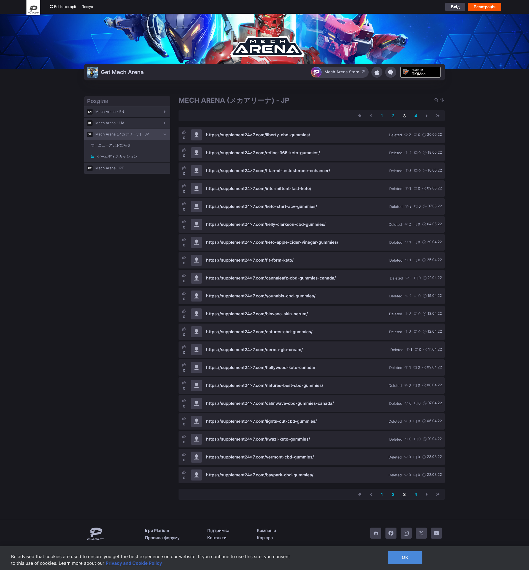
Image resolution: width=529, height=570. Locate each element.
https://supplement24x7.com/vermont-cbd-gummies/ (260, 457)
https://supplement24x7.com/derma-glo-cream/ (254, 349)
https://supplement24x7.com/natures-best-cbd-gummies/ (264, 385)
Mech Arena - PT (109, 168)
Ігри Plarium (157, 530)
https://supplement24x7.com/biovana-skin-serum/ (257, 313)
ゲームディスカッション (117, 156)
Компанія (266, 530)
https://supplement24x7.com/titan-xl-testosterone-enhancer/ (268, 170)
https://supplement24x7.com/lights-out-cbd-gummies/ (261, 421)
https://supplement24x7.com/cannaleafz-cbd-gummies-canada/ (271, 278)
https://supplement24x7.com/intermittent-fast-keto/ (258, 188)
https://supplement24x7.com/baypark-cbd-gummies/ (260, 474)
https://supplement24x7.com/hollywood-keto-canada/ (260, 367)
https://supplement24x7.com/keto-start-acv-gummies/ (261, 206)
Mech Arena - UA (109, 123)
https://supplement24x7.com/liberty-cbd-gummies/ (258, 134)
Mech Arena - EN (109, 112)
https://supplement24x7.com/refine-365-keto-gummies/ (263, 152)
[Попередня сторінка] (370, 115)
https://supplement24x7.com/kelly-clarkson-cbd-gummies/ (266, 224)
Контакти (216, 537)
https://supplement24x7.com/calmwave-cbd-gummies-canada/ (270, 403)
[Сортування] (442, 100)
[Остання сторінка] (437, 115)
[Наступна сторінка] (426, 115)
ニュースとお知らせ (114, 145)
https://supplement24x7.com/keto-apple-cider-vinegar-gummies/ (272, 242)
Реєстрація (485, 6)
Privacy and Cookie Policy (134, 563)
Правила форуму (162, 537)
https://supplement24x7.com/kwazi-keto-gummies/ (258, 439)
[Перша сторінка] (359, 115)
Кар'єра (265, 537)
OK (405, 557)
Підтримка (218, 530)
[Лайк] (184, 132)
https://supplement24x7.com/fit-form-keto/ (250, 260)
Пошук (87, 7)
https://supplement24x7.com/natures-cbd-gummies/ (259, 331)
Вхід (455, 6)
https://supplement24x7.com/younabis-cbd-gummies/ (260, 295)
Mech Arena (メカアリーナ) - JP (122, 134)
